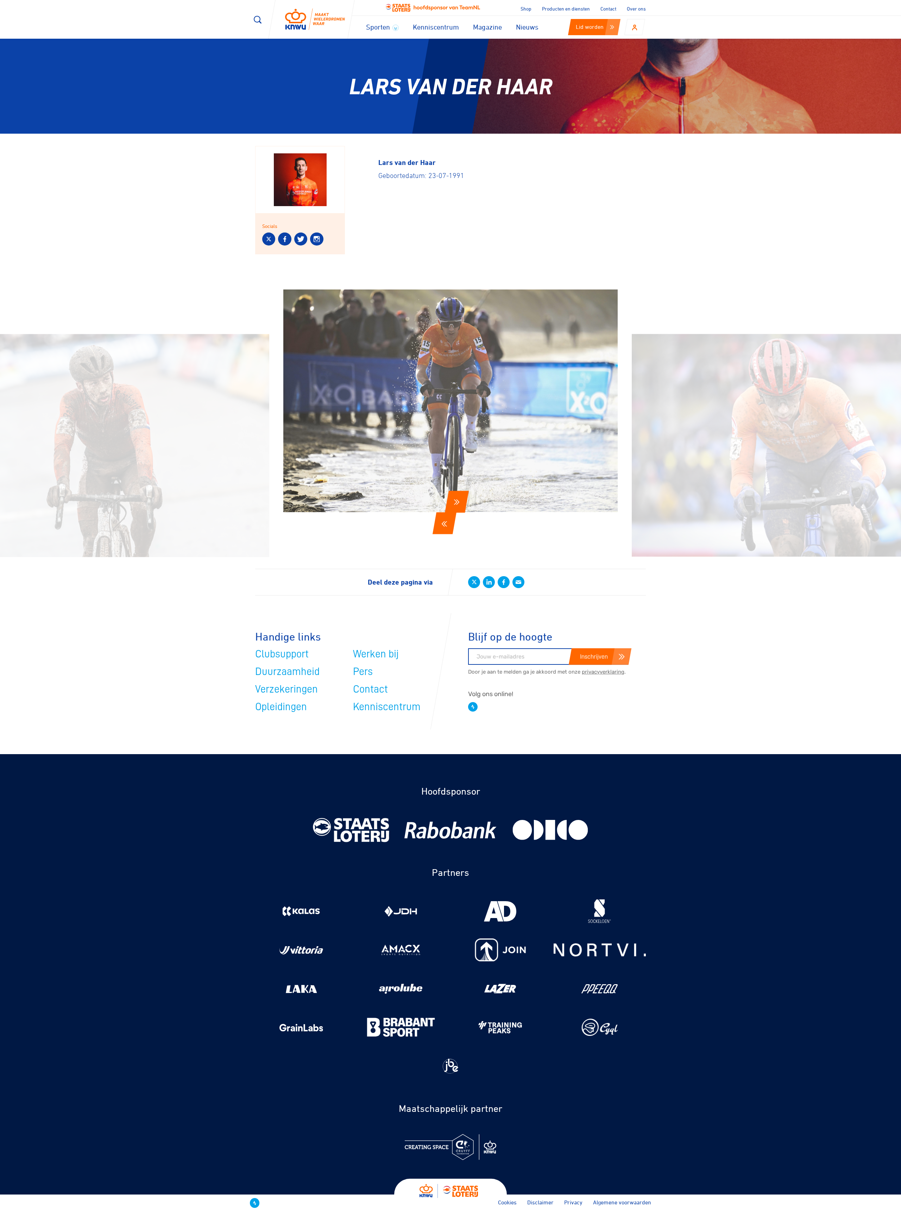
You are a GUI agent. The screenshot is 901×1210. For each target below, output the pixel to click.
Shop (526, 9)
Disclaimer (540, 1202)
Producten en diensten (566, 9)
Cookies (507, 1202)
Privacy (573, 1202)
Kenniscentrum (436, 27)
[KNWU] (315, 19)
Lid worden (590, 27)
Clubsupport (282, 654)
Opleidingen (281, 706)
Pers (363, 671)
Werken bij (376, 654)
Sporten (379, 27)
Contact (608, 9)
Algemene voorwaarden (622, 1202)
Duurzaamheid (287, 671)
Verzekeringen (286, 689)
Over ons (636, 9)
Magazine (487, 27)
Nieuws (527, 27)
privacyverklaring (603, 672)
